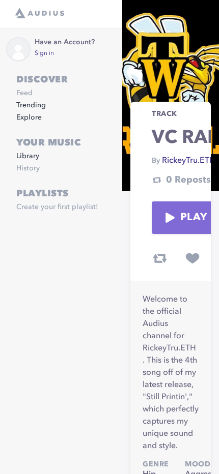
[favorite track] (192, 258)
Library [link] (27, 156)
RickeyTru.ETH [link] (188, 161)
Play (193, 218)
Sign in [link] (44, 53)
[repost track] (160, 258)
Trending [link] (31, 105)
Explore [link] (29, 117)
